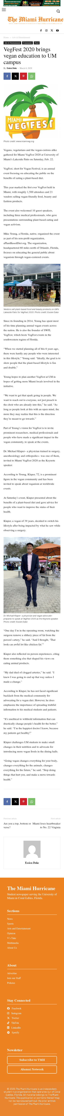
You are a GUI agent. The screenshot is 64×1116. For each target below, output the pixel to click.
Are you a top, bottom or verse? (17, 825)
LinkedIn (16, 1027)
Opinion (11, 933)
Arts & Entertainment (21, 37)
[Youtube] (57, 31)
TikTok (15, 1022)
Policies (11, 983)
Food (37, 43)
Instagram (16, 1013)
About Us (12, 947)
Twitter (15, 1018)
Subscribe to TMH (32, 1060)
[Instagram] (46, 31)
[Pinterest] (23, 76)
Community (27, 43)
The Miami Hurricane (31, 888)
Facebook (16, 1008)
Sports (10, 923)
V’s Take (11, 938)
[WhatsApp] (31, 76)
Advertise (12, 973)
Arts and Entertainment (19, 928)
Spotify (15, 1032)
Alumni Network (32, 1069)
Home (6, 37)
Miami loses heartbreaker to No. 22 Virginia (46, 825)
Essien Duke (12, 68)
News (10, 918)
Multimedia (13, 943)
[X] (52, 31)
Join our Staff (14, 978)
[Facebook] (41, 31)
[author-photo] (32, 857)
